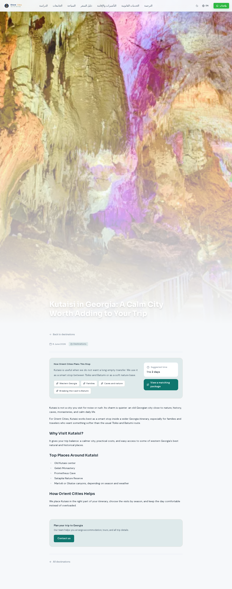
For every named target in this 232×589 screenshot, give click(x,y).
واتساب (223, 5)
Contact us (64, 538)
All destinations (61, 561)
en (207, 5)
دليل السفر (86, 5)
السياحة (71, 5)
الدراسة (43, 5)
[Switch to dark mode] (197, 5)
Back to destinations (64, 334)
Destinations (79, 344)
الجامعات (57, 5)
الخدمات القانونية (130, 5)
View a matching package (160, 384)
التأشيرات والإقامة (106, 5)
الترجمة (148, 5)
